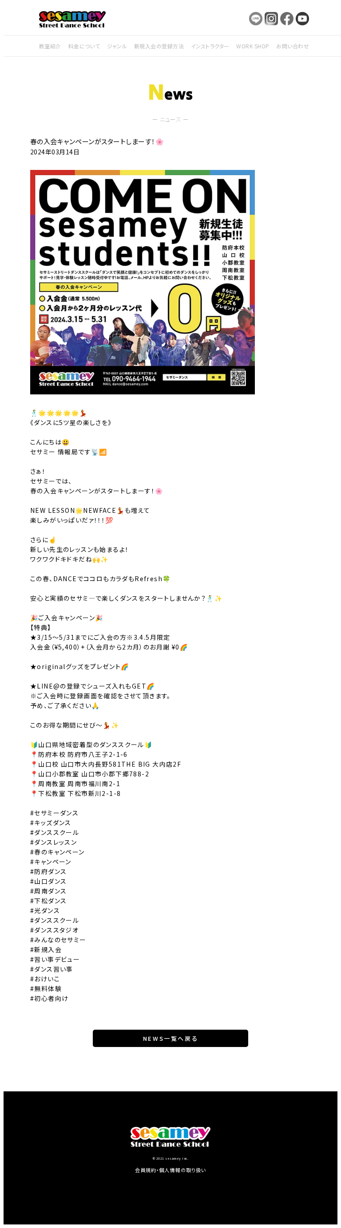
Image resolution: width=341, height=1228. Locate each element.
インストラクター (210, 46)
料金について (84, 46)
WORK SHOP (252, 46)
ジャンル (117, 46)
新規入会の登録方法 (159, 46)
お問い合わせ (292, 46)
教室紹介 (50, 46)
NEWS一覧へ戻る (170, 1038)
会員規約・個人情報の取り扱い (170, 1169)
